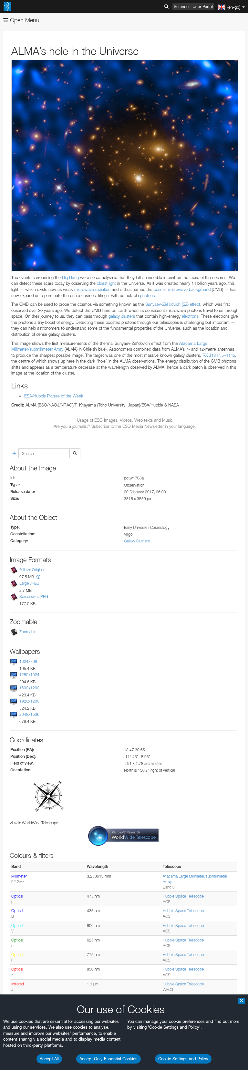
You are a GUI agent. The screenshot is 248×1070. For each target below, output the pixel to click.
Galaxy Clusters (137, 541)
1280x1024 (29, 674)
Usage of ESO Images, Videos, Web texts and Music (125, 420)
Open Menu (23, 20)
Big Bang (70, 277)
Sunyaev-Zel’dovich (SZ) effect (172, 304)
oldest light (106, 283)
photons (147, 295)
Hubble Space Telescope (183, 896)
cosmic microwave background (182, 289)
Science (181, 6)
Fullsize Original (31, 570)
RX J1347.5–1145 (218, 355)
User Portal (202, 6)
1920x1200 (29, 701)
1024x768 (28, 661)
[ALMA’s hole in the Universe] (125, 165)
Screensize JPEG (33, 596)
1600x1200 (29, 687)
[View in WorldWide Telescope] (123, 835)
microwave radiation (92, 289)
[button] (38, 576)
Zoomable (27, 631)
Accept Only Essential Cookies (108, 1058)
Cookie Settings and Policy (183, 1058)
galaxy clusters (121, 316)
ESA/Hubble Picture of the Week (53, 395)
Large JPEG (29, 583)
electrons (190, 316)
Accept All (49, 1058)
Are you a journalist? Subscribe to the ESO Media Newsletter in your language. (125, 426)
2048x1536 (29, 714)
